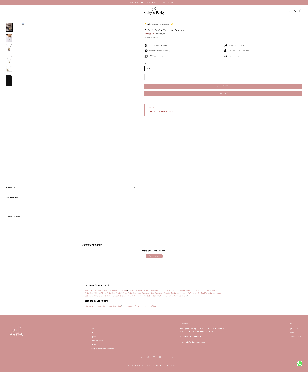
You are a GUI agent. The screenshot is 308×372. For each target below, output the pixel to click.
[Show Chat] (300, 363)
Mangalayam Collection (153, 290)
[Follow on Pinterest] (154, 357)
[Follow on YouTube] (160, 357)
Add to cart (223, 86)
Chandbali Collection (172, 293)
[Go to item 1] (9, 27)
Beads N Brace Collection (126, 293)
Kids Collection (156, 293)
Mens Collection (143, 293)
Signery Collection (187, 290)
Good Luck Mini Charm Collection (173, 296)
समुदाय (93, 345)
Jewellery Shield (97, 341)
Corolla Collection (134, 296)
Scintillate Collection (151, 296)
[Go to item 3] (9, 48)
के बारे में (93, 329)
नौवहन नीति (293, 333)
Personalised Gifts (114, 306)
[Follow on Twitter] (141, 357)
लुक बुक (93, 337)
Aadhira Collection (119, 290)
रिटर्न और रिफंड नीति (296, 337)
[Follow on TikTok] (166, 357)
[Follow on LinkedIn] (173, 357)
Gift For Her (89, 306)
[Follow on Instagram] (148, 357)
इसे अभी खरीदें (223, 93)
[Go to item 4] (9, 59)
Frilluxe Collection (202, 290)
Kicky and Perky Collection (104, 293)
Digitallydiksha (173, 365)
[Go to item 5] (9, 69)
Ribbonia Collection (171, 290)
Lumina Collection (118, 296)
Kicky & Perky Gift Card (131, 306)
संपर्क (92, 333)
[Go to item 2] (9, 37)
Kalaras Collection (135, 290)
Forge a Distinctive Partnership (103, 349)
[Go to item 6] (9, 80)
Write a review (154, 256)
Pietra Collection (104, 290)
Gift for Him (100, 306)
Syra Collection (91, 290)
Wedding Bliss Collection (206, 293)
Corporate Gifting (149, 306)
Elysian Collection (188, 293)
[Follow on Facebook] (135, 357)
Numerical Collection (102, 296)
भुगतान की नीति (294, 329)
